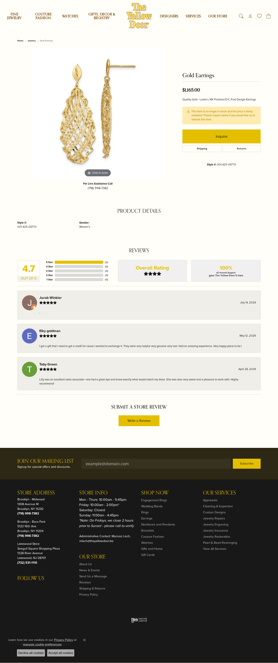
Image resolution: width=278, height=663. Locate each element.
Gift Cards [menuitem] (148, 554)
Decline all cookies (31, 653)
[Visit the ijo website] (139, 620)
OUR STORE (217, 16)
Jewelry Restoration (216, 536)
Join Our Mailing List (45, 461)
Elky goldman (49, 330)
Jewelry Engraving (215, 524)
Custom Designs (214, 512)
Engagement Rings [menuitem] (154, 500)
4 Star (49, 266)
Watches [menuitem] (147, 542)
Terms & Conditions (214, 644)
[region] (98, 113)
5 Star (49, 262)
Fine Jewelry (14, 16)
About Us (85, 564)
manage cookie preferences (42, 644)
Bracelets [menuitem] (147, 530)
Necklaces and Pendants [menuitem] (158, 524)
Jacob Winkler (50, 297)
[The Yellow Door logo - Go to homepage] (139, 15)
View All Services (214, 548)
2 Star (49, 275)
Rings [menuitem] (145, 512)
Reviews (85, 582)
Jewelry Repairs (214, 518)
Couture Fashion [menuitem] (152, 536)
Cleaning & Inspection (218, 506)
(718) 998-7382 (98, 188)
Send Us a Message (93, 576)
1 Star (49, 280)
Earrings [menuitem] (146, 518)
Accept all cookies (60, 653)
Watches (70, 16)
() (106, 262)
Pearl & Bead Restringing (220, 542)
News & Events (89, 570)
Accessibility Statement (244, 644)
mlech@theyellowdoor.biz (96, 541)
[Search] (241, 16)
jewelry (32, 40)
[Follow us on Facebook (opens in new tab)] (32, 587)
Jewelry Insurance (215, 530)
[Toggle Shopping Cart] (268, 16)
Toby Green (48, 364)
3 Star (49, 271)
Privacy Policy (88, 594)
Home (20, 40)
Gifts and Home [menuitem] (151, 548)
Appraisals (210, 500)
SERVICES (193, 16)
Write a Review (139, 420)
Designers (169, 16)
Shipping (202, 149)
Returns (241, 149)
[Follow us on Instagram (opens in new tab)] (21, 587)
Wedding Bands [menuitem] (152, 506)
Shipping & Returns (92, 588)
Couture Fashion (43, 16)
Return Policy (171, 644)
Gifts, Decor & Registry (101, 16)
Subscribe (246, 463)
